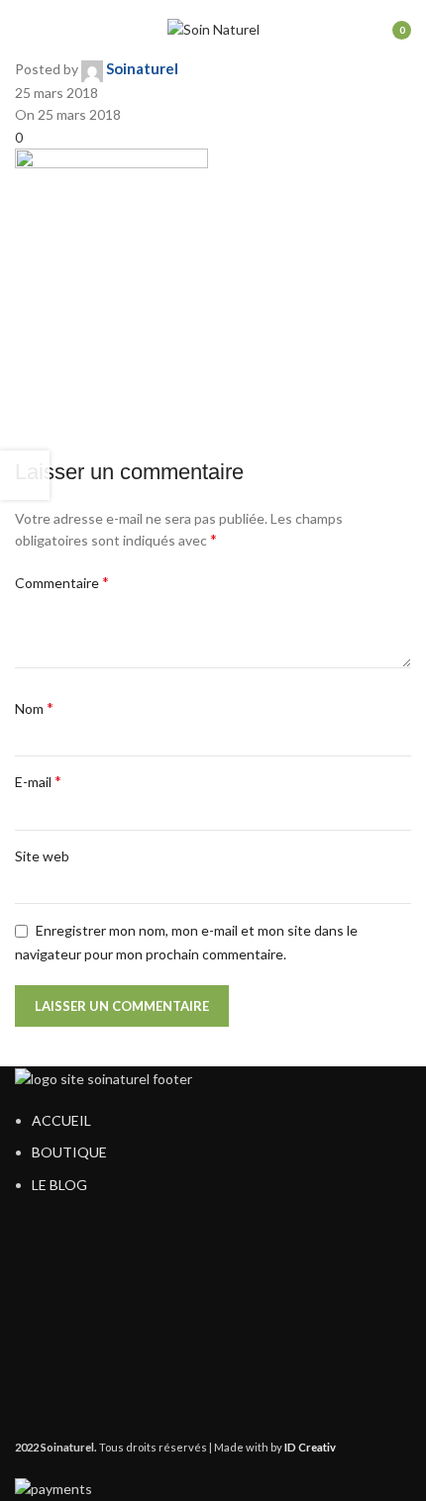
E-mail (38, 780)
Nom (34, 707)
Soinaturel (142, 68)
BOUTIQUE (69, 1152)
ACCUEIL (61, 1120)
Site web (42, 856)
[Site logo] (213, 28)
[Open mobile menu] (23, 30)
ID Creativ (310, 1447)
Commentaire (62, 581)
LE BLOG (59, 1184)
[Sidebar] (25, 475)
